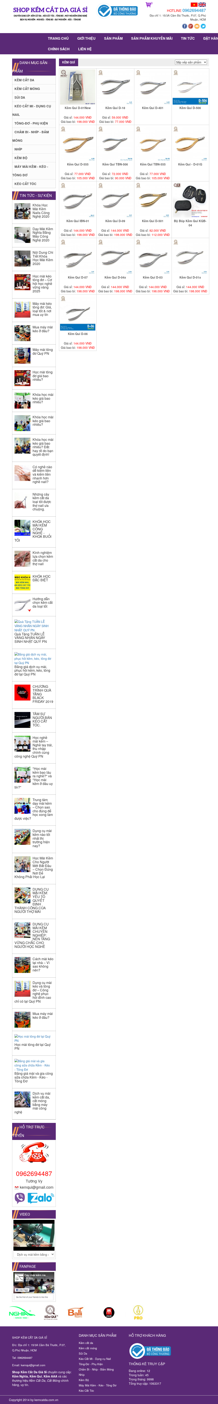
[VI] (194, 4)
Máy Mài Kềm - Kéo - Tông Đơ (97, 1385)
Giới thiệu (86, 38)
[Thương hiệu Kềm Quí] (51, 1312)
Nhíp (18, 149)
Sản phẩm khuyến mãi (151, 38)
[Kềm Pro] (138, 1312)
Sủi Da (19, 97)
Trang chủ (58, 38)
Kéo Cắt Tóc (25, 183)
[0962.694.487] (20, 1198)
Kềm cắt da (24, 80)
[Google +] (191, 26)
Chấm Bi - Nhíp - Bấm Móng (96, 1369)
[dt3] (109, 1312)
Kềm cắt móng (27, 88)
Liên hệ (85, 48)
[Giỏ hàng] (148, 4)
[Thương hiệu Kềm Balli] (80, 1312)
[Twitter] (203, 26)
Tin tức (188, 38)
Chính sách (59, 48)
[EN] (202, 4)
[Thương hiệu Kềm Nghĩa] (22, 1312)
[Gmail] (197, 26)
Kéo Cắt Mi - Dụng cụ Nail (95, 1359)
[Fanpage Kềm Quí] (185, 26)
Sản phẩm (113, 38)
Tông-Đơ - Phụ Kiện (31, 123)
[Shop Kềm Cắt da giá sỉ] (50, 14)
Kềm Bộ (20, 158)
